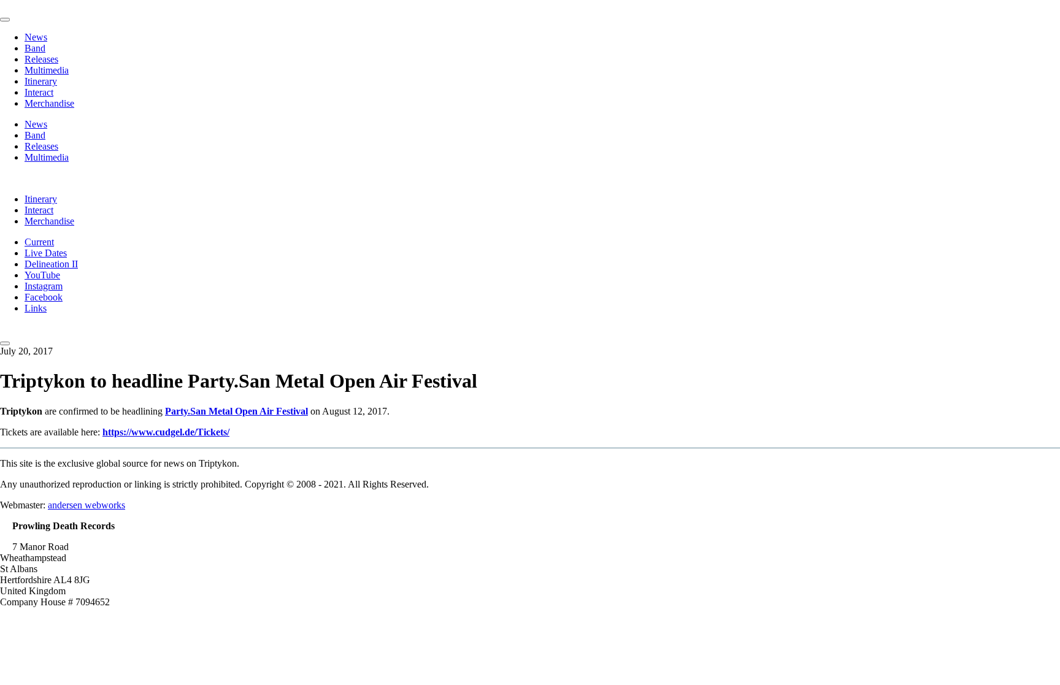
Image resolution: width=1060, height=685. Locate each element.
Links (36, 308)
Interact (39, 92)
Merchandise (49, 103)
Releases (41, 59)
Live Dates (46, 253)
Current (39, 242)
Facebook (44, 297)
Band (35, 48)
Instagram (44, 286)
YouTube (42, 275)
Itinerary (41, 81)
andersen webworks (86, 505)
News (36, 37)
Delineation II (51, 264)
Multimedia (47, 70)
